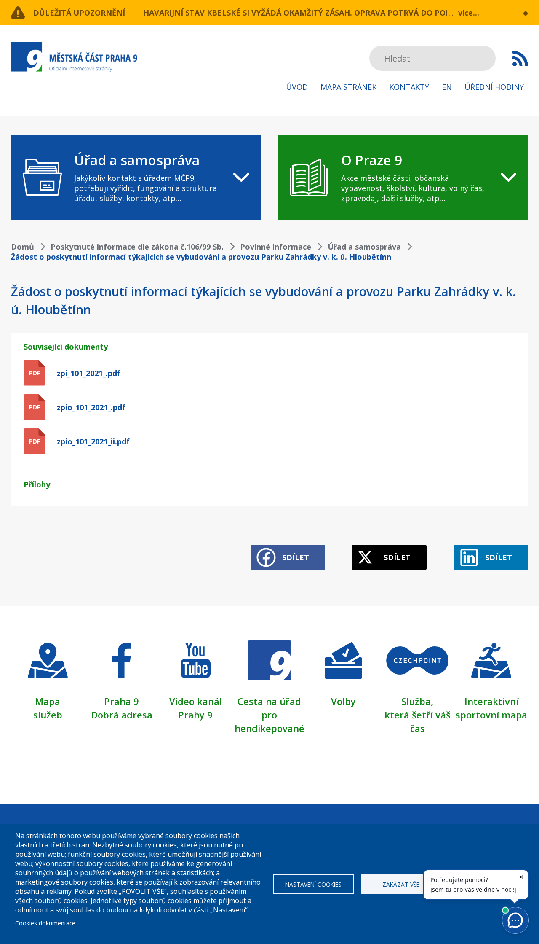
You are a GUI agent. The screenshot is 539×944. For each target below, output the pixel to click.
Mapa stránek (348, 87)
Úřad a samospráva (364, 247)
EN (447, 87)
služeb (47, 714)
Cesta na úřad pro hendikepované (269, 714)
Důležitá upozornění (79, 13)
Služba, (417, 701)
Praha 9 (121, 701)
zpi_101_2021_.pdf (88, 373)
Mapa (47, 701)
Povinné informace (275, 247)
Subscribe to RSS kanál (520, 58)
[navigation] (136, 177)
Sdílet (295, 557)
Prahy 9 (195, 714)
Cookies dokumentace (45, 923)
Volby (343, 701)
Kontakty (409, 87)
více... (468, 13)
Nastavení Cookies (313, 884)
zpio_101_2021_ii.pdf (93, 441)
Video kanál (195, 701)
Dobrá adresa (121, 714)
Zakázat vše (400, 884)
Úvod (297, 87)
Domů (22, 247)
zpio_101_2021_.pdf (91, 407)
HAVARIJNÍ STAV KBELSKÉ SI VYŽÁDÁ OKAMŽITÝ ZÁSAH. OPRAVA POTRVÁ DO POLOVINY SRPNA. (323, 13)
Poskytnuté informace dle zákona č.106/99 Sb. (137, 247)
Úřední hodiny (494, 87)
